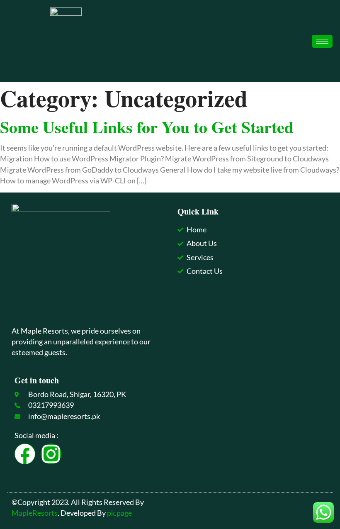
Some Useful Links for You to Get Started (147, 127)
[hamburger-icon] (322, 41)
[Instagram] (51, 454)
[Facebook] (25, 454)
